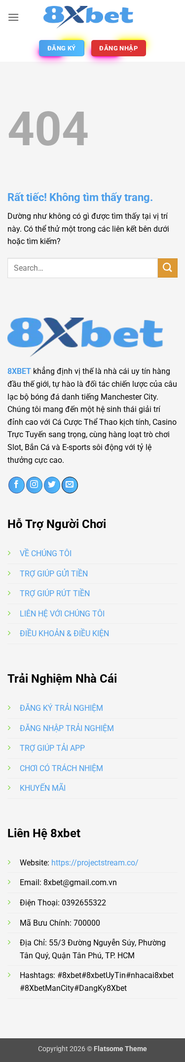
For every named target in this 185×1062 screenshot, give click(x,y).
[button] (13, 17)
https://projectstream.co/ (95, 862)
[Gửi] (168, 268)
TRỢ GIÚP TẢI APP (52, 748)
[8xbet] (92, 17)
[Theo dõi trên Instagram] (34, 485)
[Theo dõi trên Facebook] (16, 485)
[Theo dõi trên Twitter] (52, 485)
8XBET (19, 371)
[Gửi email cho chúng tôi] (70, 485)
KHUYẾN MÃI (43, 788)
